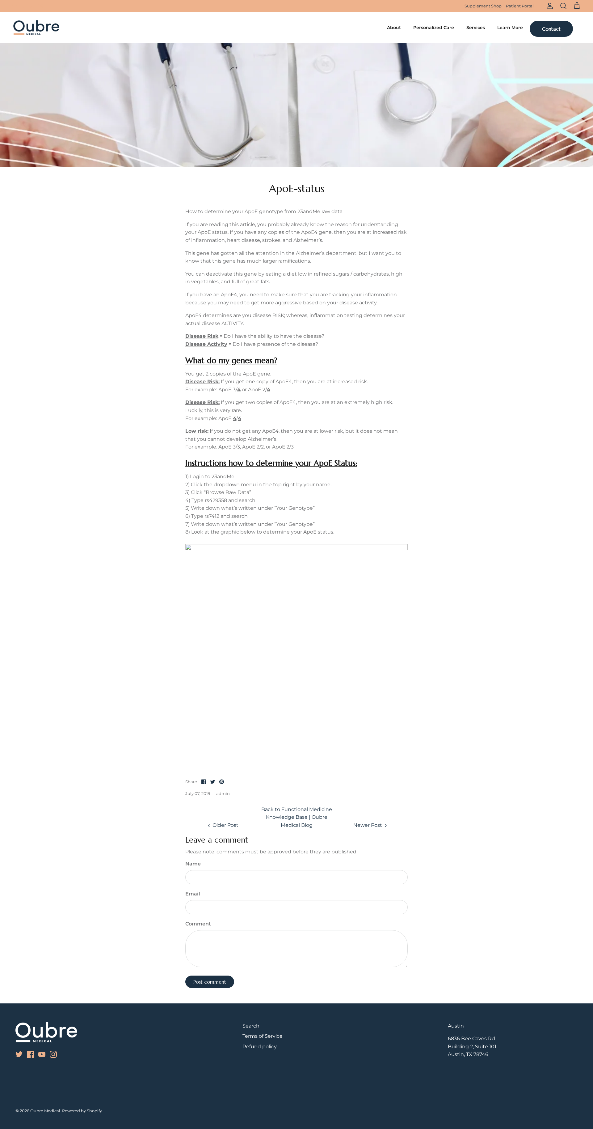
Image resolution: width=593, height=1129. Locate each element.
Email (192, 894)
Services (475, 27)
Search (250, 1026)
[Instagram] (40, 6)
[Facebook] (23, 6)
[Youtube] (32, 6)
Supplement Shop (483, 5)
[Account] (548, 6)
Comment (198, 924)
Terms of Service (262, 1036)
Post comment (209, 982)
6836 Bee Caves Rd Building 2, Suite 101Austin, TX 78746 (472, 1046)
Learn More (510, 27)
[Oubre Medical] (36, 27)
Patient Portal (520, 5)
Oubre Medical (45, 1110)
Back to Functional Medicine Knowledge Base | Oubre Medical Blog (296, 817)
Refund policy (259, 1047)
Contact (551, 29)
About (394, 27)
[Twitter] (14, 6)
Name (193, 864)
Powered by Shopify (82, 1110)
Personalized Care (433, 27)
